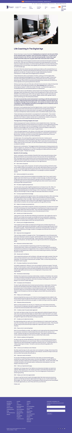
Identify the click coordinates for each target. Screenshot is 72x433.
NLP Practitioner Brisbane (20, 413)
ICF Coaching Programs (19, 416)
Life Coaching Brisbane (29, 416)
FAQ (32, 3)
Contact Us (19, 404)
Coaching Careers (39, 7)
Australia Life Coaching (9, 403)
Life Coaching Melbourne (29, 411)
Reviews (8, 414)
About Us (46, 7)
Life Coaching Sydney (29, 409)
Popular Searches (20, 418)
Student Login (39, 3)
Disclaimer (29, 421)
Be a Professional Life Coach (20, 407)
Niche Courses (31, 7)
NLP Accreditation (20, 409)
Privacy (15, 429)
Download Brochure (45, 3)
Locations (53, 7)
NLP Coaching (19, 411)
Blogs (8, 411)
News (35, 3)
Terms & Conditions (10, 429)
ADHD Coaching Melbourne (30, 419)
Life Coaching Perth (31, 414)
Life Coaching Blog (30, 406)
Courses (24, 7)
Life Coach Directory (52, 3)
